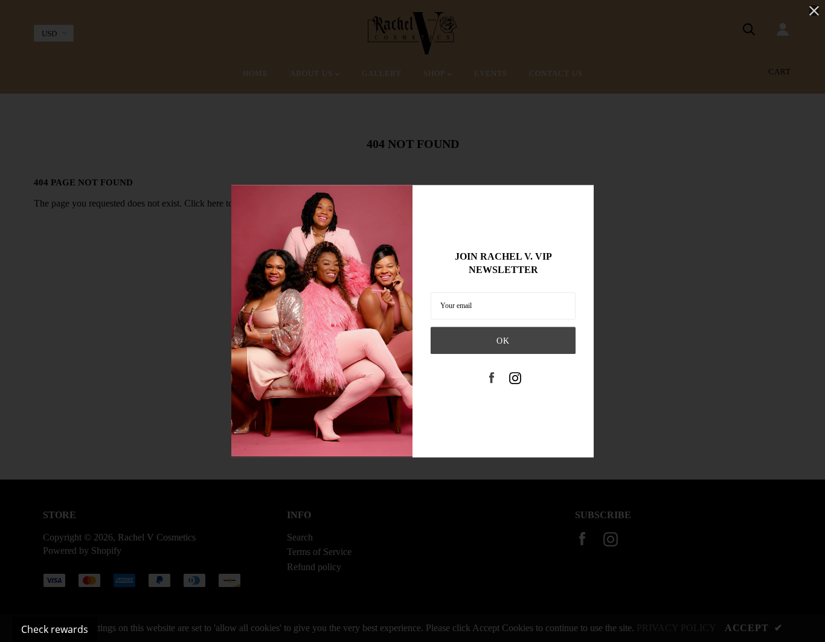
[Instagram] (515, 379)
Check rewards (54, 629)
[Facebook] (492, 379)
